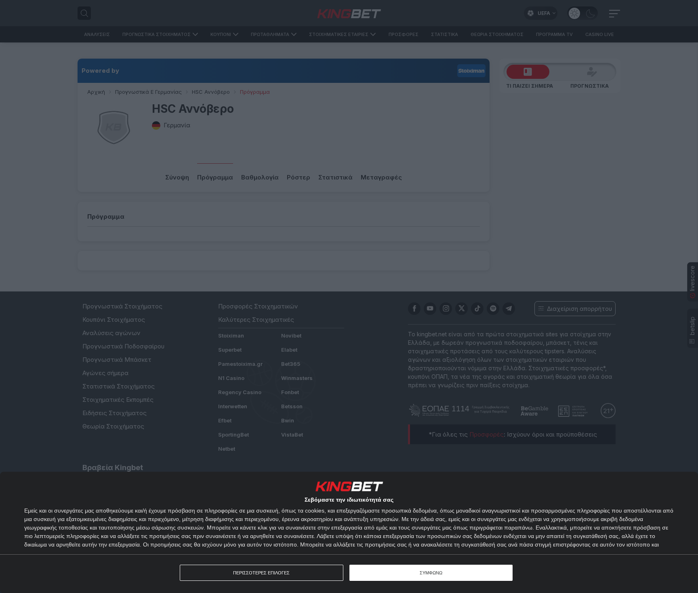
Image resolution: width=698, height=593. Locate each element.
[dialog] (349, 532)
